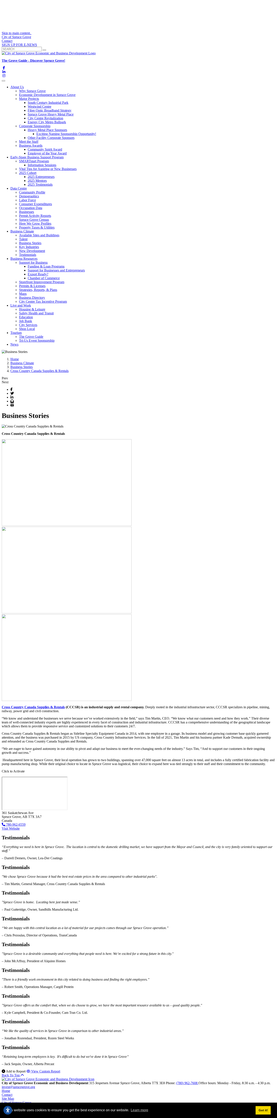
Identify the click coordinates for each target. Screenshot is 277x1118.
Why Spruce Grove (32, 91)
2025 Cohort (27, 173)
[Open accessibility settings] (7, 1110)
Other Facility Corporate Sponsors (51, 138)
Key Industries (29, 247)
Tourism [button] (16, 333)
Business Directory (32, 297)
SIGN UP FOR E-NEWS (19, 45)
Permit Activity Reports (35, 216)
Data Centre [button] (18, 188)
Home (6, 1091)
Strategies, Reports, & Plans (38, 290)
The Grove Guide (31, 336)
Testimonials (27, 255)
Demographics (29, 196)
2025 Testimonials (40, 184)
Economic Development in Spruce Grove (47, 95)
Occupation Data (30, 208)
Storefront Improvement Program (41, 282)
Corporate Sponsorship (34, 126)
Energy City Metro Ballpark (47, 122)
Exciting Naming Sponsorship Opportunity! (66, 134)
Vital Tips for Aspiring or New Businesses (48, 169)
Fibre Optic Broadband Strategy (49, 110)
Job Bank (25, 321)
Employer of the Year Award (47, 153)
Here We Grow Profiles (35, 223)
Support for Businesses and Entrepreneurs (56, 270)
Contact (7, 41)
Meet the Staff (28, 141)
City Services (28, 325)
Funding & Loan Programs (46, 266)
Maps (23, 294)
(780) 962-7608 (187, 1083)
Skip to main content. (17, 33)
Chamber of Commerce (44, 278)
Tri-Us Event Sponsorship (37, 340)
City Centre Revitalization (45, 118)
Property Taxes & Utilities (37, 227)
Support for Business (33, 262)
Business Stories (30, 243)
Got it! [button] (263, 1110)
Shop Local (27, 329)
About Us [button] (17, 87)
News (14, 344)
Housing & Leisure (32, 309)
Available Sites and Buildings (39, 235)
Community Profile (32, 192)
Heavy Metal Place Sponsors (47, 130)
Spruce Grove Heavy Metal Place (51, 114)
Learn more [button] (139, 1110)
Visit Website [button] (11, 828)
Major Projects (29, 99)
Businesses (26, 212)
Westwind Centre (39, 106)
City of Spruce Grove (16, 37)
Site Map (8, 1098)
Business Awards (30, 145)
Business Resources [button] (23, 258)
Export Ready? (38, 274)
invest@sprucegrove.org (18, 1087)
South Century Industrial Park (48, 102)
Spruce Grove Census (34, 219)
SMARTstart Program (34, 161)
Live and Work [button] (20, 305)
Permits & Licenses (32, 286)
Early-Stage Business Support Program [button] (37, 157)
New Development (32, 251)
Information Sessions (42, 165)
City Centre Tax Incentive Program (43, 301)
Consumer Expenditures (35, 204)
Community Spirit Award (45, 149)
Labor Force (27, 200)
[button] (138, 825)
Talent (23, 239)
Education (26, 317)
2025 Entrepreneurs (41, 177)
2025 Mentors (37, 180)
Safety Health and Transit (36, 313)
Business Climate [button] (22, 231)
